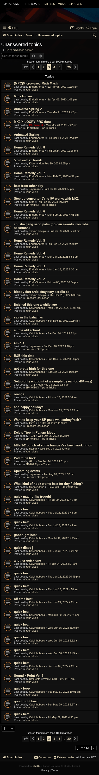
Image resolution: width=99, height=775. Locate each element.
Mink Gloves (23, 96)
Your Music (31, 89)
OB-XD (19, 343)
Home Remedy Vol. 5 (29, 240)
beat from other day (28, 186)
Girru (32, 423)
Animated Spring (26, 134)
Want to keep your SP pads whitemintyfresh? (47, 420)
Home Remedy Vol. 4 (29, 253)
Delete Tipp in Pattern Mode (34, 432)
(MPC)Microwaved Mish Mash (36, 83)
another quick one (27, 560)
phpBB (37, 766)
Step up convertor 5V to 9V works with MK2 (46, 198)
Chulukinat (36, 125)
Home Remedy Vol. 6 (29, 211)
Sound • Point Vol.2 (28, 675)
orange (19, 394)
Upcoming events (27, 471)
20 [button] (69, 67)
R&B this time (24, 356)
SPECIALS (75, 3)
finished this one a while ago (35, 304)
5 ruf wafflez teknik (28, 160)
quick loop (22, 688)
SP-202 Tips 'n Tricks (38, 464)
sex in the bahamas (28, 317)
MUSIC (62, 3)
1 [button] (38, 67)
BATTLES (49, 3)
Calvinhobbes (37, 307)
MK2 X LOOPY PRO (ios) (32, 122)
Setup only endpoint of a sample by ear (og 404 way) (53, 381)
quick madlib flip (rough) (32, 496)
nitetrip (33, 448)
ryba (31, 201)
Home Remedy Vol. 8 (29, 147)
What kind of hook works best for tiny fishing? (48, 484)
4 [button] (54, 67)
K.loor (32, 163)
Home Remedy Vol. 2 (29, 279)
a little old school (27, 330)
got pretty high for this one (34, 368)
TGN (32, 384)
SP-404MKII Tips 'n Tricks (40, 128)
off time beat (23, 599)
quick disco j (23, 548)
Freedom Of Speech (37, 297)
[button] (25, 67)
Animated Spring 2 (28, 109)
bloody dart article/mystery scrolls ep (41, 292)
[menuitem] (13, 28)
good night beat (25, 701)
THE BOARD (32, 3)
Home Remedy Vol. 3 (29, 266)
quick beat (21, 509)
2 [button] (43, 67)
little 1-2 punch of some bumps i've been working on (53, 445)
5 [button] (59, 67)
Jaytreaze (35, 189)
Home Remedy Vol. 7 (29, 173)
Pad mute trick (25, 458)
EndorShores (36, 86)
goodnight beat (25, 535)
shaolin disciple (38, 231)
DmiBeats (34, 678)
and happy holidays (28, 407)
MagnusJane (36, 487)
